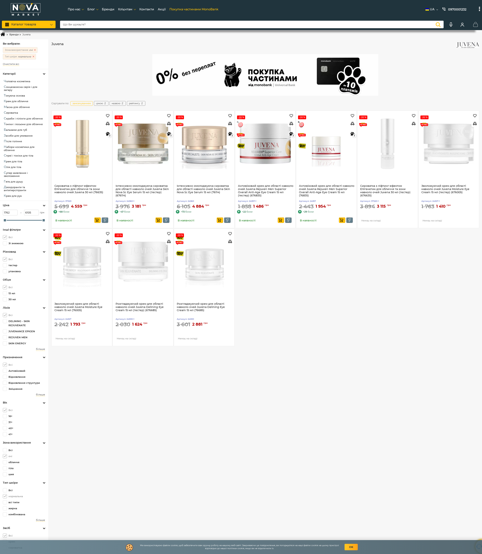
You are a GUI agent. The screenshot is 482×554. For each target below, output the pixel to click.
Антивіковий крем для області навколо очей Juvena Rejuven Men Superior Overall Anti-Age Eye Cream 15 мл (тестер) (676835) (265, 190)
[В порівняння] (107, 123)
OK (351, 547)
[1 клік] (105, 220)
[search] (438, 24)
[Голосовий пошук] (451, 24)
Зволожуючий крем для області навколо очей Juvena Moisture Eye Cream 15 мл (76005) (78, 307)
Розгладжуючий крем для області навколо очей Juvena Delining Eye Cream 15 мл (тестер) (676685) (140, 307)
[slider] (5, 220)
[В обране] (107, 116)
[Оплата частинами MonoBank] (265, 75)
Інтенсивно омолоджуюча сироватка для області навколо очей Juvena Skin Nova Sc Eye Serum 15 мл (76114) (203, 189)
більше (40, 349)
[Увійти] (462, 24)
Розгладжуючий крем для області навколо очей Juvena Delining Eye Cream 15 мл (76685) (201, 307)
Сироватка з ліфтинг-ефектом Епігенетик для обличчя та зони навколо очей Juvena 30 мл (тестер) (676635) (385, 190)
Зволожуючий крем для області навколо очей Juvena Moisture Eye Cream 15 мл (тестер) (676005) (445, 189)
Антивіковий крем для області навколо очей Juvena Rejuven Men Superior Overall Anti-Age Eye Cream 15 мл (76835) (326, 190)
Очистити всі (11, 64)
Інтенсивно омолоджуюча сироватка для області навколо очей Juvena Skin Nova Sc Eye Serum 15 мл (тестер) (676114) (142, 190)
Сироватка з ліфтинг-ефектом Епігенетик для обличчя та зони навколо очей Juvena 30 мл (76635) (78, 189)
